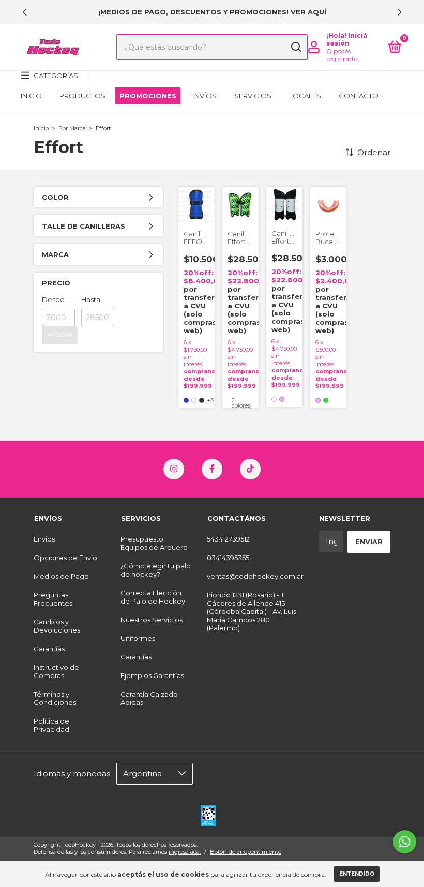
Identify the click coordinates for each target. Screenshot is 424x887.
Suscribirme (212, 322)
